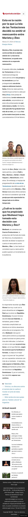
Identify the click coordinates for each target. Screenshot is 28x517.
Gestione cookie (23, 515)
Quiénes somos (7, 482)
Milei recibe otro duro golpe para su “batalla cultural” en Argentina (13, 399)
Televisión (8, 384)
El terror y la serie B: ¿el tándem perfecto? (17, 475)
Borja (8, 95)
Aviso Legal (14, 484)
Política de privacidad (18, 482)
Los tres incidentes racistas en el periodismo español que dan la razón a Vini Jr (17, 449)
